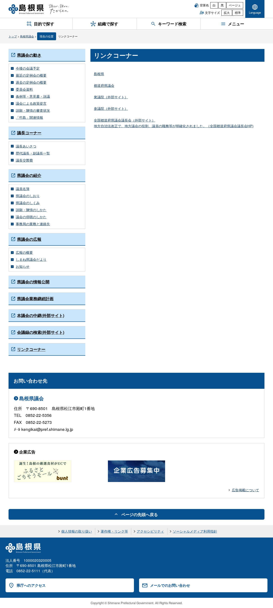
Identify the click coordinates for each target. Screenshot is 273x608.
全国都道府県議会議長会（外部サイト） (124, 120)
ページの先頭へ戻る (139, 514)
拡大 (227, 12)
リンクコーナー (31, 349)
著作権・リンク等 (114, 531)
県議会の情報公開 (33, 282)
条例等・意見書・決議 (33, 96)
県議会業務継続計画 (35, 298)
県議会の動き (29, 55)
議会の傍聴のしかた (31, 217)
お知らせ (22, 266)
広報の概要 (24, 252)
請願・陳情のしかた (31, 210)
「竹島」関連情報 (29, 117)
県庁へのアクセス (31, 585)
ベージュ (235, 5)
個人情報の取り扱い (76, 531)
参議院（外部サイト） (111, 108)
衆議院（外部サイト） (111, 97)
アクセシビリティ (150, 531)
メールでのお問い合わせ (170, 585)
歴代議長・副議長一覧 (33, 153)
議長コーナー (29, 133)
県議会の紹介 (29, 175)
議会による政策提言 (31, 103)
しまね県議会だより (31, 259)
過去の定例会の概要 (31, 82)
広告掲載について (245, 490)
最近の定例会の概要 (31, 75)
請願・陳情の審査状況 (33, 110)
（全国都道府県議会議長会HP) (229, 125)
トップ (13, 36)
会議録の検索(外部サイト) (40, 332)
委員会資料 (24, 89)
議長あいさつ (26, 146)
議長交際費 (24, 160)
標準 (238, 12)
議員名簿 (22, 188)
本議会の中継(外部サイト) (40, 315)
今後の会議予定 (28, 68)
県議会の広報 (29, 239)
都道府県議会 (104, 85)
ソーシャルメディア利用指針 (195, 531)
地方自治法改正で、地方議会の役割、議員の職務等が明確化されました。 (150, 125)
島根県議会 (27, 36)
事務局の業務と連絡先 (33, 224)
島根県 (99, 73)
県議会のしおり (28, 196)
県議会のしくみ (28, 203)
